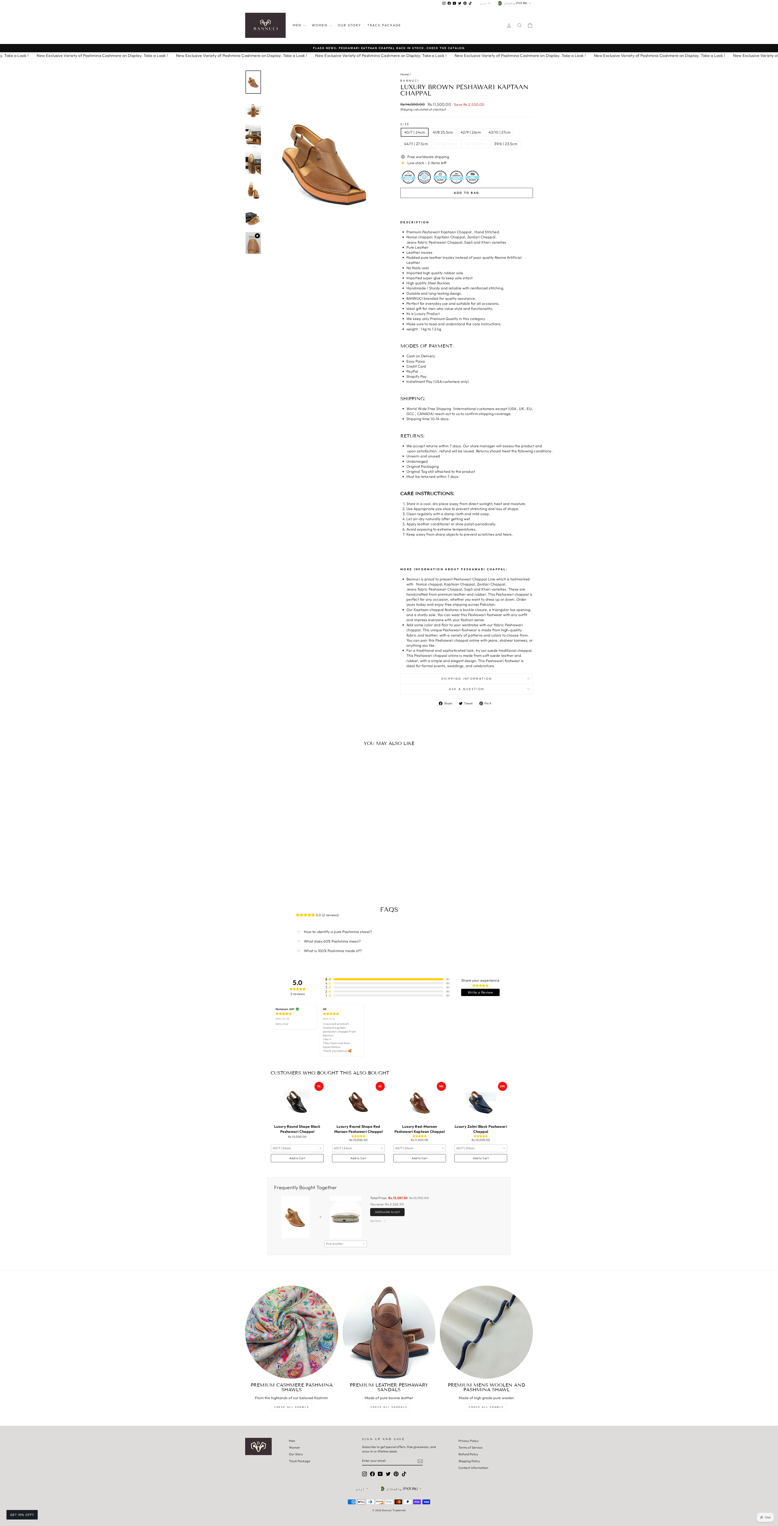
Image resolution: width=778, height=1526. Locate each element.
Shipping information (466, 679)
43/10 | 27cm (499, 132)
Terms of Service (470, 1447)
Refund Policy (468, 1454)
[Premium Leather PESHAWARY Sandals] (389, 1332)
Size (404, 124)
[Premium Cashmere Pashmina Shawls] (291, 1332)
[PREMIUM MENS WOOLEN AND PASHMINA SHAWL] (486, 1332)
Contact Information (473, 1468)
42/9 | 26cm (471, 132)
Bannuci (409, 80)
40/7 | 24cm (414, 132)
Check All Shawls (291, 1406)
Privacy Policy (468, 1441)
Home (404, 74)
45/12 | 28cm (446, 143)
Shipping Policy (469, 1461)
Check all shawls (486, 1406)
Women (320, 25)
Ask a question (466, 689)
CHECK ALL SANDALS (389, 1406)
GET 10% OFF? (22, 1515)
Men (298, 25)
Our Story (349, 25)
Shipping (406, 109)
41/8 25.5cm (443, 132)
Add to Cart (297, 1158)
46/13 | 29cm (475, 143)
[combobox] (297, 1148)
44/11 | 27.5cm (416, 143)
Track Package (384, 25)
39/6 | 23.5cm (505, 143)
